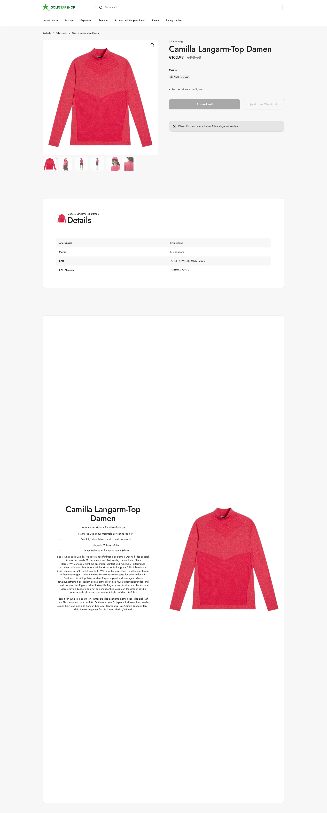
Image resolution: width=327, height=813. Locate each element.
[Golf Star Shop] (59, 7)
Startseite (47, 33)
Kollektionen (61, 33)
